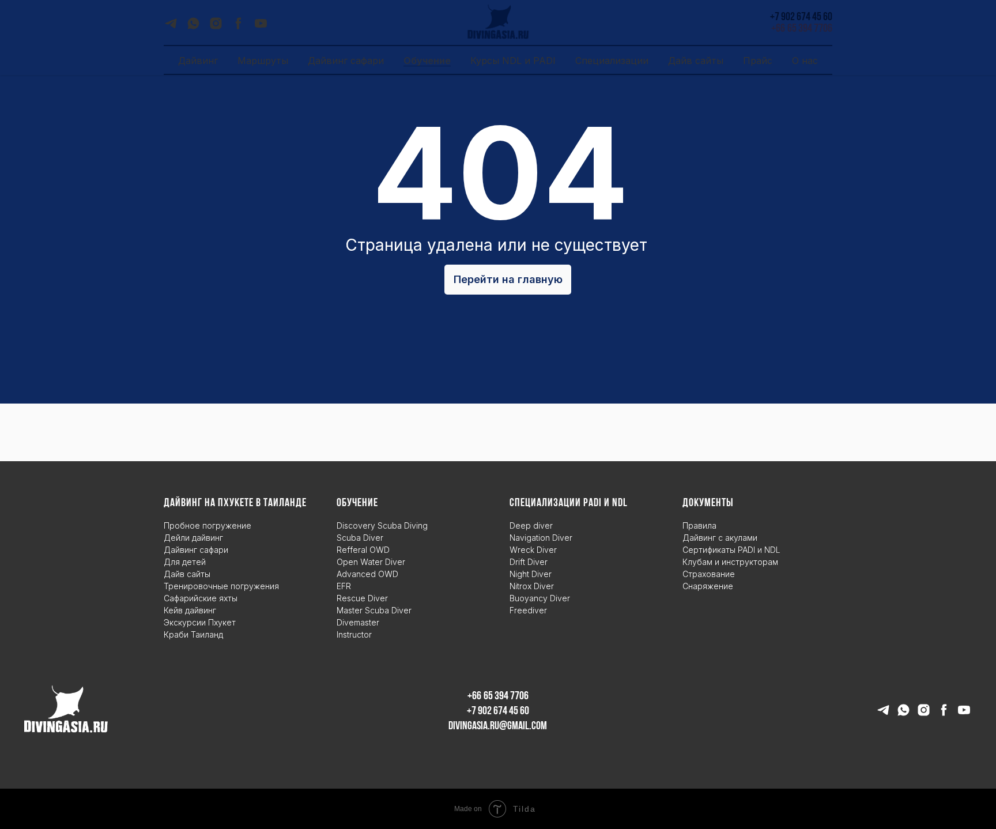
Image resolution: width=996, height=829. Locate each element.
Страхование (708, 574)
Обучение (427, 60)
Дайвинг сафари (346, 60)
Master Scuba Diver (374, 610)
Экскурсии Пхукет (200, 622)
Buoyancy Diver (540, 598)
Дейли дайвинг (193, 537)
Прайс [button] (757, 60)
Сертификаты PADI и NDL (731, 550)
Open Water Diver (371, 562)
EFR (344, 586)
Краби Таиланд (193, 634)
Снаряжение (707, 586)
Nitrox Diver (532, 586)
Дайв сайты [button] (695, 60)
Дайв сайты (187, 574)
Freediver (528, 610)
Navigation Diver (541, 537)
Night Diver (531, 574)
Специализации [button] (611, 60)
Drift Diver (529, 562)
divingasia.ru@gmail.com (497, 726)
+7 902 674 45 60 (498, 711)
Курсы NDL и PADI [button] (513, 60)
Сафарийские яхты (200, 598)
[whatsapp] (193, 27)
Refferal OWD (363, 550)
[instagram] (216, 27)
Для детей (185, 562)
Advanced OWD (367, 574)
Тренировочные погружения (221, 586)
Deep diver (531, 525)
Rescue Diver (362, 598)
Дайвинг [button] (198, 60)
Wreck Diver (533, 550)
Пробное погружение (207, 525)
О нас (805, 60)
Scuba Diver (360, 537)
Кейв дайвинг (190, 610)
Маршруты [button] (262, 60)
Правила (699, 525)
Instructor (354, 634)
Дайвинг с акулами (719, 537)
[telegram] (171, 27)
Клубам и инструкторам (730, 562)
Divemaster (358, 622)
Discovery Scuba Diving (382, 525)
